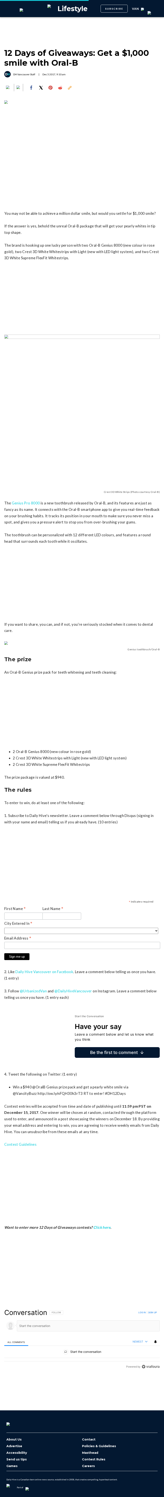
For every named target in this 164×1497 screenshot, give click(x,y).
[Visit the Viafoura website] (151, 1366)
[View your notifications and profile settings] (155, 1341)
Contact (88, 1439)
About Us (14, 1439)
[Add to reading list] (18, 88)
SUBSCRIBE (114, 8)
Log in (142, 1312)
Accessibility (16, 1453)
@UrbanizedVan (33, 991)
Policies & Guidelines (99, 1446)
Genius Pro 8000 (26, 503)
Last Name (52, 909)
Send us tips (16, 1459)
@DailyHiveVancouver (73, 991)
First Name (15, 909)
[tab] (16, 1342)
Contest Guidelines (20, 1144)
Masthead (90, 1453)
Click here (101, 1227)
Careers (88, 1466)
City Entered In (18, 923)
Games (12, 1466)
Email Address (17, 938)
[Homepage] (15, 1422)
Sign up (152, 1312)
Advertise (14, 1446)
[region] (82, 1339)
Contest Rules (93, 1459)
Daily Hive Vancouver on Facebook (44, 971)
